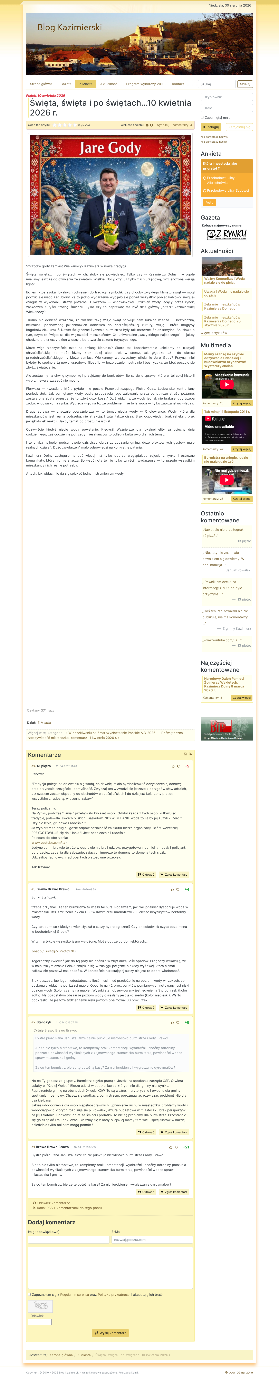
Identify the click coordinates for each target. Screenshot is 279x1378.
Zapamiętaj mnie (217, 117)
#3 (33, 889)
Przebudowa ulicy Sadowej (228, 190)
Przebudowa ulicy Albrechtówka (221, 180)
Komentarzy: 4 (182, 125)
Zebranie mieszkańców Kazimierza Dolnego (222, 306)
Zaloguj (212, 127)
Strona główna (41, 84)
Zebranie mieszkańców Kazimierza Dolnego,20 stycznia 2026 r (222, 321)
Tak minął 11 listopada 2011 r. (227, 412)
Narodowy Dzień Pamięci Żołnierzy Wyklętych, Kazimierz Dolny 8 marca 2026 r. (224, 684)
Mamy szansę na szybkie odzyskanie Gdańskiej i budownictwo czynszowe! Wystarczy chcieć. (225, 360)
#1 (33, 1147)
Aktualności (109, 84)
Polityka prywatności (114, 1294)
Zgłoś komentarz (175, 874)
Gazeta (65, 84)
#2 (33, 1022)
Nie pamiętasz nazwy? (214, 136)
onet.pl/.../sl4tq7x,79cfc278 (53, 951)
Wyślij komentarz (112, 1333)
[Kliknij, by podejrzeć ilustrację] (110, 195)
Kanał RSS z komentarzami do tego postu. (70, 1208)
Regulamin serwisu (74, 1294)
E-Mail (116, 1232)
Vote (209, 202)
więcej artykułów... (215, 333)
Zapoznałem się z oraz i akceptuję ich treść (97, 1294)
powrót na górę (240, 1372)
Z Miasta (86, 84)
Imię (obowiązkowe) (43, 1232)
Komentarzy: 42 (212, 449)
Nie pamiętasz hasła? (214, 141)
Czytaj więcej (242, 403)
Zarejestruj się (239, 127)
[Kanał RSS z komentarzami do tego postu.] (190, 754)
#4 (33, 766)
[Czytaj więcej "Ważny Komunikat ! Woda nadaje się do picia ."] (222, 266)
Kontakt (178, 84)
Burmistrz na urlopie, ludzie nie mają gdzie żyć (226, 459)
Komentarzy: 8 (212, 697)
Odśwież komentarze (53, 1203)
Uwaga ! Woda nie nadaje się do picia (226, 293)
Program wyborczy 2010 (145, 84)
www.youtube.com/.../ (48, 843)
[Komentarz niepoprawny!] (178, 766)
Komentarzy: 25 (212, 403)
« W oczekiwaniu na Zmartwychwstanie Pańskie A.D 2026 (110, 733)
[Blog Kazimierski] (139, 44)
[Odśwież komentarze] (185, 754)
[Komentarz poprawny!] (173, 766)
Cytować (148, 874)
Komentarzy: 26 (212, 498)
